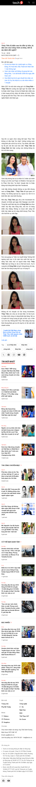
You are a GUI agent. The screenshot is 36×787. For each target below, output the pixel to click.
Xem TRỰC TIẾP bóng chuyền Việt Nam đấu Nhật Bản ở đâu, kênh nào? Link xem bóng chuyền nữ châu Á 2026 (10, 373)
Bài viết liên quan (7, 62)
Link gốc (4, 340)
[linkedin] (24, 355)
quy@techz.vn (9, 735)
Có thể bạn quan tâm (10, 542)
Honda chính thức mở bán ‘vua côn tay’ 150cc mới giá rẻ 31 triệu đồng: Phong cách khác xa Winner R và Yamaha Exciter (10, 553)
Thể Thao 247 (24, 716)
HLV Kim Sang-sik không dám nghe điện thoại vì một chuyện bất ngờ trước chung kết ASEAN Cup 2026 (10, 510)
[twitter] (3, 355)
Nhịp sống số (4, 387)
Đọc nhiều (5, 622)
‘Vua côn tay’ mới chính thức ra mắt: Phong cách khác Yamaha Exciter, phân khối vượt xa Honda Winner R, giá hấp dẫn (10, 608)
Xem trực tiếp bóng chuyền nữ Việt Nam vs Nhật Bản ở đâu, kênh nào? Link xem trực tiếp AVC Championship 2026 (10, 451)
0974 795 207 (18, 737)
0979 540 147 (12, 732)
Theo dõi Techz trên (8, 58)
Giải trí (3, 43)
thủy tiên (24, 345)
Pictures (7, 719)
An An (8, 53)
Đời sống (3, 425)
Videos (6, 716)
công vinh (6, 349)
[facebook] (9, 355)
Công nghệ (23, 704)
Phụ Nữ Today (6, 707)
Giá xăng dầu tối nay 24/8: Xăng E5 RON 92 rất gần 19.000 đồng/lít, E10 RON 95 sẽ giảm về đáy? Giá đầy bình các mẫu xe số (10, 589)
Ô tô (2, 565)
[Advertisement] (18, 119)
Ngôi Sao (22, 710)
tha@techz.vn (27, 737)
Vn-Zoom (22, 719)
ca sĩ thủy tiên (11, 345)
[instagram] (14, 355)
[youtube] (19, 355)
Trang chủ (4, 704)
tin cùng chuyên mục (10, 465)
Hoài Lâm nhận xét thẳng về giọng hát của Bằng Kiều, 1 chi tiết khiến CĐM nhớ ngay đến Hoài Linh (19, 73)
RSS (20, 713)
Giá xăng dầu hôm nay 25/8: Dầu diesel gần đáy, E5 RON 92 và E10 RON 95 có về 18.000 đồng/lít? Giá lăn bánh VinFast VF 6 (10, 633)
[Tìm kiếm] (28, 3)
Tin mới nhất (8, 361)
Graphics (7, 722)
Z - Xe (21, 707)
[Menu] (33, 3)
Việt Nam (3, 366)
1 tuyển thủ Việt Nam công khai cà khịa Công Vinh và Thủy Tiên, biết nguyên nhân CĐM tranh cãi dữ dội (12, 333)
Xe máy (3, 546)
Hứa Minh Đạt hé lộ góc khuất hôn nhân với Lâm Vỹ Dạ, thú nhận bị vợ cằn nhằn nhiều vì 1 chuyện (19, 80)
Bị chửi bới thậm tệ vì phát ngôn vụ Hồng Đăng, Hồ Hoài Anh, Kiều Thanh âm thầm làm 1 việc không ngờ (19, 66)
